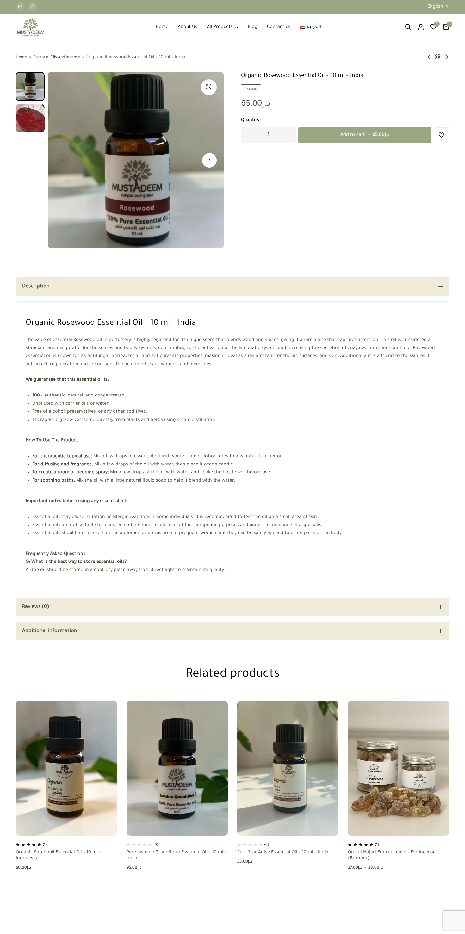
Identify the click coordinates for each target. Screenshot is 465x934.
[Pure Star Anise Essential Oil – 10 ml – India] (287, 768)
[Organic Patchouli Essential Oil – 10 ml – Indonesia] (66, 768)
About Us (187, 27)
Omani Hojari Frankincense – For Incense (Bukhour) (392, 855)
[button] (433, 27)
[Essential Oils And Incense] (437, 57)
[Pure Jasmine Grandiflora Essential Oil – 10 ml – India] (177, 768)
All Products (220, 27)
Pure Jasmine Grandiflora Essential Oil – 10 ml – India (176, 855)
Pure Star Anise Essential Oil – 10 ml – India (282, 852)
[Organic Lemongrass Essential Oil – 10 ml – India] (446, 57)
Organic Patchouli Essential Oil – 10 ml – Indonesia (58, 855)
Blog (252, 27)
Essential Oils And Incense (56, 57)
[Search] (408, 27)
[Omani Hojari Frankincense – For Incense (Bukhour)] (398, 768)
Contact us (278, 27)
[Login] (420, 27)
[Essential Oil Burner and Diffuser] (428, 57)
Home (162, 27)
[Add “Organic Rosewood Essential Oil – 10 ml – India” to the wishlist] (441, 135)
